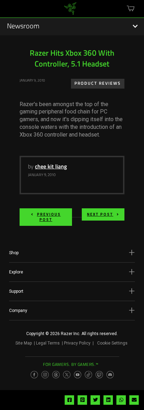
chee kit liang (51, 167)
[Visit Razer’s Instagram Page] (45, 374)
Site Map (23, 343)
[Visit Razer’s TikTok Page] (88, 374)
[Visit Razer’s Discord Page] (110, 374)
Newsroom (23, 26)
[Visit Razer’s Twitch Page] (99, 374)
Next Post (100, 214)
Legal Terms (48, 343)
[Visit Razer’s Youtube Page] (77, 374)
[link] (70, 11)
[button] (72, 252)
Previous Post (49, 217)
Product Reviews (97, 84)
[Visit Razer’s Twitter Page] (67, 374)
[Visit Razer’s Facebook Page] (34, 374)
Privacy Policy (77, 343)
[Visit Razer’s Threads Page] (56, 374)
